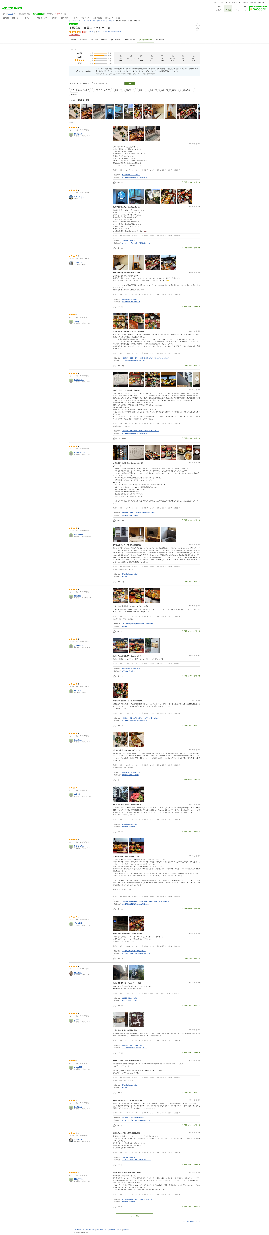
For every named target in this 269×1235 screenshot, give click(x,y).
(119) (116, 40)
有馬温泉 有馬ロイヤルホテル (90, 28)
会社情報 (78, 1229)
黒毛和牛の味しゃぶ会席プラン (131, 175)
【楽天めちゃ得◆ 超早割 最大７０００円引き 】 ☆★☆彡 (140, 431)
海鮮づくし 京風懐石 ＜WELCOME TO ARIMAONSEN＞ (138, 513)
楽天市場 (253, 2)
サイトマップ (233, 2)
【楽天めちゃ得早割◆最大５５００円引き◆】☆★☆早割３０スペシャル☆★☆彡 (145, 358)
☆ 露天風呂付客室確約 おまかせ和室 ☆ (135, 177)
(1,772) (145, 40)
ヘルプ (215, 2)
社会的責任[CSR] (101, 1229)
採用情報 (112, 1229)
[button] (74, 111)
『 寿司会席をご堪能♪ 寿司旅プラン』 (134, 951)
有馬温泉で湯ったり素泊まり (130, 998)
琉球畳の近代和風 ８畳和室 (130, 515)
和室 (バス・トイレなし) (129, 1000)
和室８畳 (124, 576)
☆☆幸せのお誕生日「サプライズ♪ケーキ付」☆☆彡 (137, 1199)
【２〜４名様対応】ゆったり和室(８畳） (134, 360)
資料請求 (126, 1229)
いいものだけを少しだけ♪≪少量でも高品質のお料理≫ (137, 624)
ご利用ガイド (223, 2)
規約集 (119, 1229)
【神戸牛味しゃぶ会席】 (129, 240)
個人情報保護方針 (88, 1229)
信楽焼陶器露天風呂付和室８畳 (131, 302)
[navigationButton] (197, 111)
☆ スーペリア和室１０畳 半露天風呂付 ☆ (136, 243)
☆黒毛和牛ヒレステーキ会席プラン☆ (133, 1045)
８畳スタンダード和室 (129, 671)
